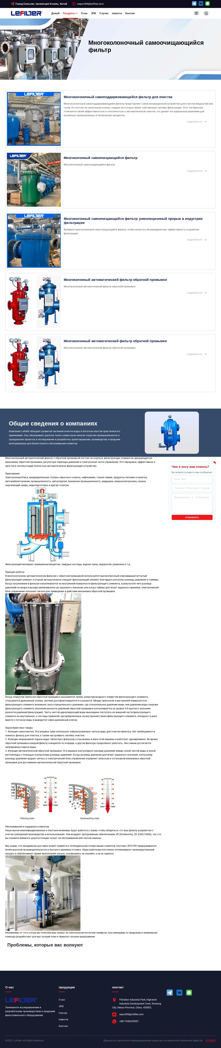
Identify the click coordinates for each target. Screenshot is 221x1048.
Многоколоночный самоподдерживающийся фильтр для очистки (118, 97)
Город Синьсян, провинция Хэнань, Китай (41, 3)
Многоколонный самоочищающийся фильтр (100, 158)
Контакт (130, 13)
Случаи (103, 13)
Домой (55, 13)
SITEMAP (211, 1040)
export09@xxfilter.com (90, 3)
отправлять (192, 517)
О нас (84, 13)
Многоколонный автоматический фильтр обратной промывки (115, 280)
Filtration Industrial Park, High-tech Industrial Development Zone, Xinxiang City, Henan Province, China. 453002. (136, 1003)
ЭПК (93, 13)
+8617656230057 (129, 1021)
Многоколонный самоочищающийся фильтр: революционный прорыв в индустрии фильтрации (133, 221)
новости (117, 13)
